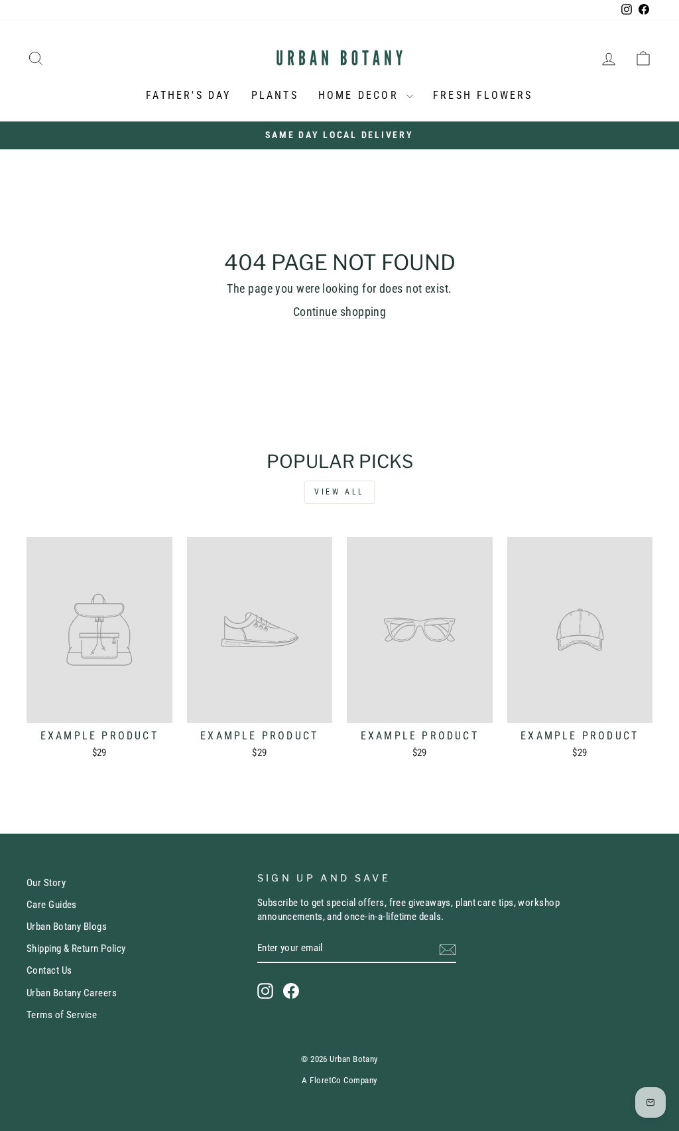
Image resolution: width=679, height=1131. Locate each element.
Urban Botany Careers (72, 993)
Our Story (46, 883)
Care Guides (52, 905)
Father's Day (188, 95)
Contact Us (49, 970)
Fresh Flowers (483, 95)
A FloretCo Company (339, 1080)
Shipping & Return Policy (76, 948)
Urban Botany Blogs (67, 927)
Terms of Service (62, 1015)
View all (339, 491)
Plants (274, 95)
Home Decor (360, 95)
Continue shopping (340, 312)
